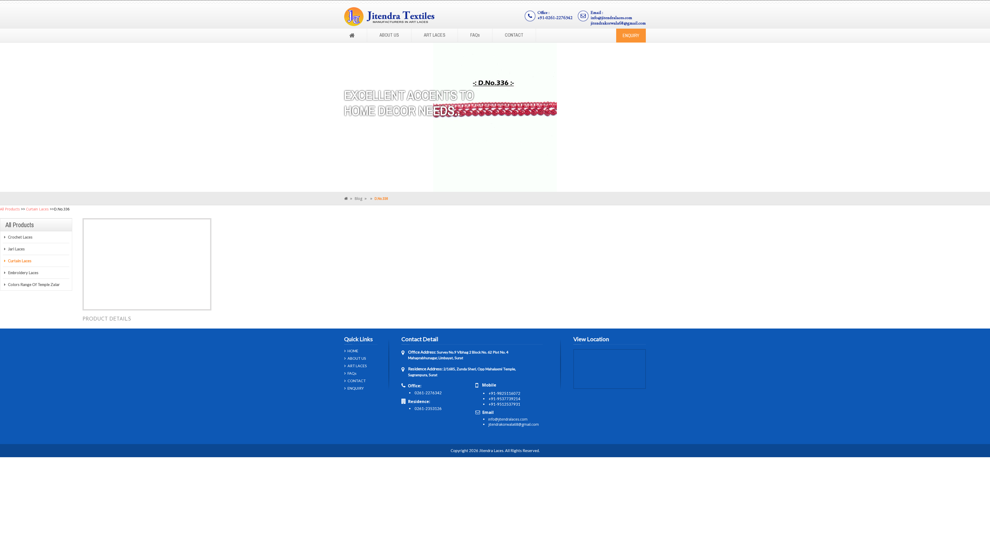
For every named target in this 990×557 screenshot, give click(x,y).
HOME (353, 351)
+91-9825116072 (504, 393)
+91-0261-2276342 (555, 18)
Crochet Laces (20, 237)
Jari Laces (16, 249)
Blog (358, 198)
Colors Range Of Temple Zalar (34, 284)
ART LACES (434, 35)
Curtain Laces (37, 209)
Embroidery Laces (23, 272)
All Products (10, 209)
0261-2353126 (428, 408)
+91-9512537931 (504, 404)
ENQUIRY (631, 35)
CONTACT (514, 35)
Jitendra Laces (491, 450)
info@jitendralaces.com (611, 18)
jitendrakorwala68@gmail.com (618, 23)
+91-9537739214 (504, 398)
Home (352, 36)
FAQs (475, 35)
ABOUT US (389, 35)
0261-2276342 (428, 392)
